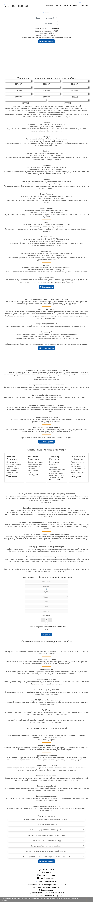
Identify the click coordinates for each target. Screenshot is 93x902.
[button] (11, 476)
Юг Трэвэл (20, 5)
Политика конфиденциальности (46, 887)
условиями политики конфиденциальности (55, 626)
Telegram (74, 5)
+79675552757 (62, 5)
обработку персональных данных (56, 628)
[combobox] (46, 17)
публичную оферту (36, 628)
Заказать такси (47, 287)
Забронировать (47, 41)
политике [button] (4, 900)
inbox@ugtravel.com (47, 878)
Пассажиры (46, 615)
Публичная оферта (46, 890)
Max (86, 5)
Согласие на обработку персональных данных (46, 884)
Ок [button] (89, 899)
